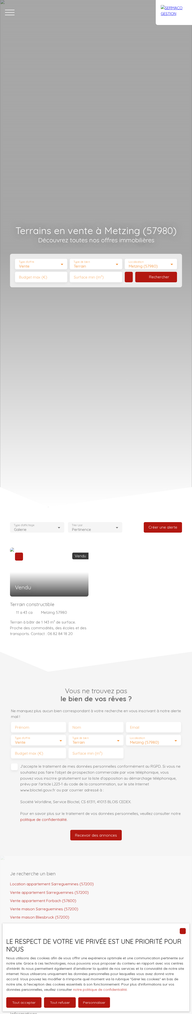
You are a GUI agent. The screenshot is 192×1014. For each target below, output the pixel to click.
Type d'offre (26, 262)
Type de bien (82, 262)
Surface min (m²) (89, 277)
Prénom (22, 727)
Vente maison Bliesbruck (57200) (39, 917)
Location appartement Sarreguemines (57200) (52, 883)
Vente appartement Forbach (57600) (43, 900)
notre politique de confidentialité (100, 989)
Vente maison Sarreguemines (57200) (44, 908)
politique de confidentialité (43, 819)
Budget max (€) (33, 277)
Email (134, 727)
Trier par (77, 525)
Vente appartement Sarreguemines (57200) (49, 892)
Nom (76, 727)
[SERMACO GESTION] (174, 12)
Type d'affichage (24, 525)
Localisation (136, 262)
